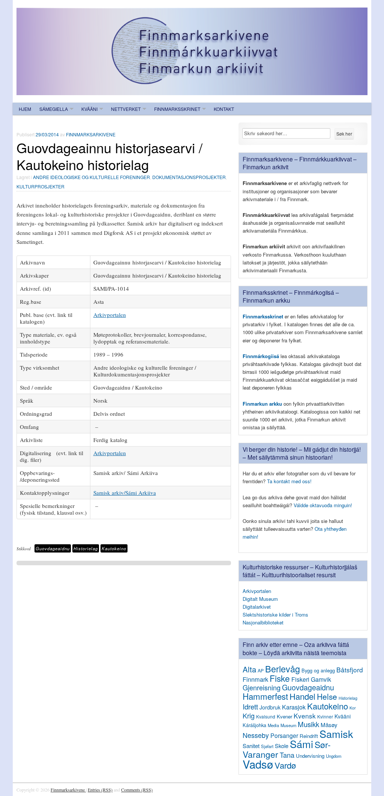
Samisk (336, 733)
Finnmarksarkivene (91, 134)
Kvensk (305, 715)
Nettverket (126, 109)
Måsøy (329, 725)
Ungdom (333, 756)
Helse (327, 696)
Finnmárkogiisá (261, 356)
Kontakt (224, 109)
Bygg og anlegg (318, 670)
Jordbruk (270, 707)
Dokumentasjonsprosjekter (189, 177)
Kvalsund (265, 716)
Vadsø (258, 764)
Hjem (25, 109)
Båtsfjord (349, 669)
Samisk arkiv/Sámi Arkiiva (124, 492)
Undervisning (310, 755)
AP (261, 670)
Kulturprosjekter (40, 186)
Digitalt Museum (260, 598)
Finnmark (255, 679)
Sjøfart (267, 746)
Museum (288, 725)
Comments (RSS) (137, 790)
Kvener (284, 716)
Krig (249, 715)
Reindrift (309, 735)
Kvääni (89, 109)
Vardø (285, 765)
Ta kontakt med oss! (289, 481)
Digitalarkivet (257, 606)
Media (273, 725)
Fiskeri (300, 679)
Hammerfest (265, 696)
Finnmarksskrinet (177, 109)
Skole (281, 746)
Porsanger (284, 735)
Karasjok (294, 707)
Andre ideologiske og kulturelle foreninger (91, 177)
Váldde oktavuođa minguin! (323, 505)
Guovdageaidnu (53, 548)
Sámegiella (53, 109)
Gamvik (321, 679)
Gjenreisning (261, 687)
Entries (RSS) (100, 790)
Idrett (250, 706)
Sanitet (251, 746)
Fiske (280, 678)
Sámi (301, 743)
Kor (353, 708)
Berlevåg (282, 668)
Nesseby (256, 735)
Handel (302, 696)
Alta (249, 669)
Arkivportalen (109, 314)
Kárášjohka (254, 725)
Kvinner (325, 716)
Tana (287, 755)
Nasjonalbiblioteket (263, 622)
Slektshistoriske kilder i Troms (275, 614)
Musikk (308, 724)
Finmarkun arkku (262, 403)
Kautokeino (114, 548)
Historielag (86, 548)
